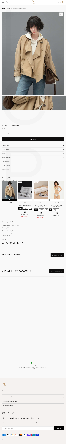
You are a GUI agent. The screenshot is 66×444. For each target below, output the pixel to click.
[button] (33, 145)
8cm (20, 208)
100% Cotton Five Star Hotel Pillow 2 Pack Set (25, 204)
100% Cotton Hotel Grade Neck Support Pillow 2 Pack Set (41, 205)
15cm (31, 208)
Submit (59, 428)
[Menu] (3, 2)
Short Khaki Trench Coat (20, 8)
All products (10, 8)
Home (3, 8)
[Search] (7, 2)
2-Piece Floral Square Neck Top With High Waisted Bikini (57, 205)
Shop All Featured (56, 271)
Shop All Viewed (57, 255)
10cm (25, 208)
